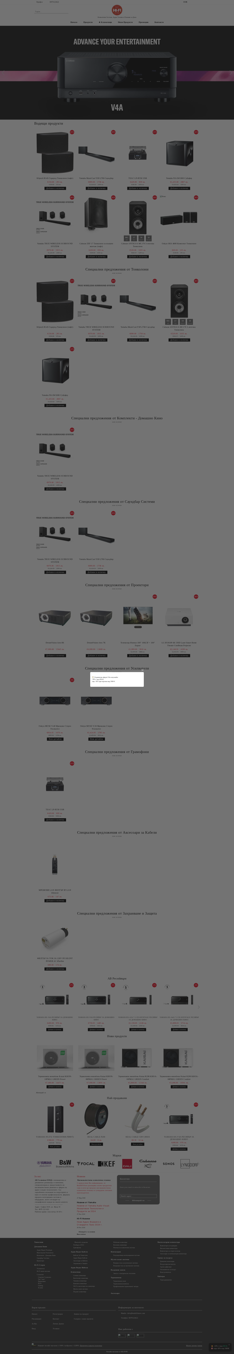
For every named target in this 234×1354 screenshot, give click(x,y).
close (142, 670)
